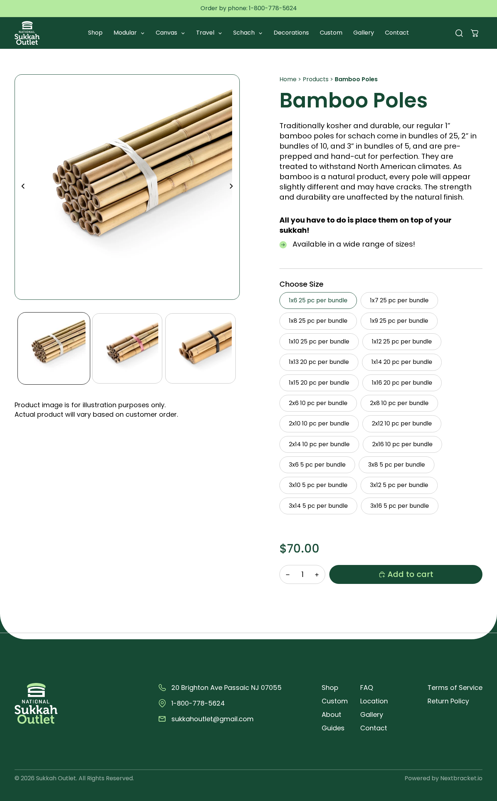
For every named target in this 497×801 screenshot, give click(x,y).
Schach (244, 32)
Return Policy (448, 701)
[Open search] (459, 33)
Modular (126, 32)
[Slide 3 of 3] (200, 348)
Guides (333, 728)
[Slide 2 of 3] (127, 348)
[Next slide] (233, 187)
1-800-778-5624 (273, 8)
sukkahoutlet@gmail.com (212, 718)
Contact (397, 32)
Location (374, 701)
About (331, 714)
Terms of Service (455, 687)
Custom (331, 32)
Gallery (363, 32)
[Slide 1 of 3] (54, 348)
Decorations (291, 32)
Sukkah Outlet (56, 778)
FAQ (366, 687)
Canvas (167, 32)
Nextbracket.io (461, 778)
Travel (206, 32)
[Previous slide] (21, 187)
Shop (95, 32)
